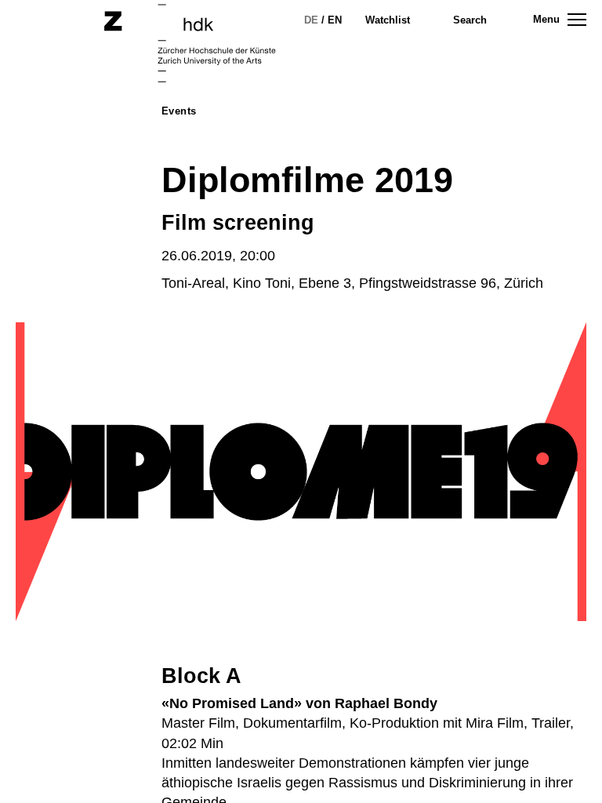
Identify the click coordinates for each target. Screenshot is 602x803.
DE (311, 20)
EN (335, 20)
